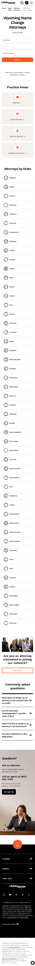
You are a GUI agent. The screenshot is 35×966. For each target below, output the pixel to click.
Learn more (17, 670)
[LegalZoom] (17, 886)
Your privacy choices (9, 924)
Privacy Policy (23, 917)
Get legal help (9, 792)
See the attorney (14, 947)
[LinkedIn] (17, 895)
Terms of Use (11, 917)
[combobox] (17, 40)
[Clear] (31, 40)
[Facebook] (24, 895)
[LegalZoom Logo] (8, 2)
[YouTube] (11, 895)
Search (17, 60)
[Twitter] (30, 895)
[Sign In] (26, 2)
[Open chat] (33, 963)
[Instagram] (5, 895)
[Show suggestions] (31, 46)
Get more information (9, 959)
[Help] (22, 2)
